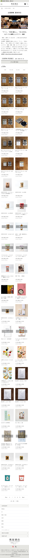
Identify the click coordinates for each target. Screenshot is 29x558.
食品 (2, 527)
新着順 (24, 69)
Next (23, 497)
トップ (2, 8)
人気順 (5, 69)
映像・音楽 (3, 514)
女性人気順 (17, 69)
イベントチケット (5, 530)
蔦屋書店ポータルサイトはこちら (14, 543)
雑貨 (2, 521)
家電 (2, 524)
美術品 (2, 508)
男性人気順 (11, 69)
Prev (6, 497)
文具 (2, 517)
